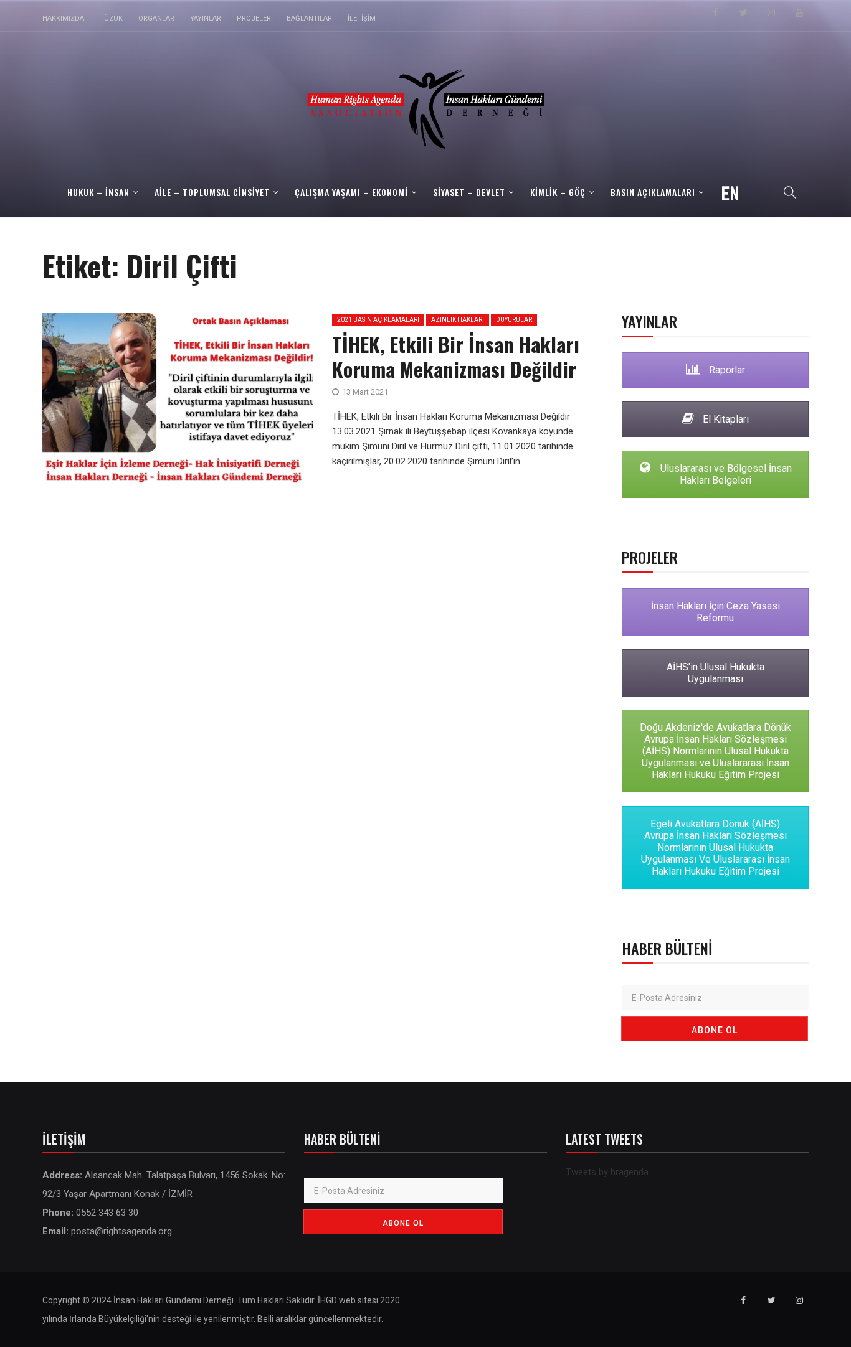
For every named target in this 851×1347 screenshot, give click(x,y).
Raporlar (725, 370)
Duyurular (514, 319)
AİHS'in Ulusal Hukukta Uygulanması (715, 673)
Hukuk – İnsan (98, 192)
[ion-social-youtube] (799, 12)
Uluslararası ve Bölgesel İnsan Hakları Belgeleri (725, 474)
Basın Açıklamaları (653, 192)
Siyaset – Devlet (469, 192)
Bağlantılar (309, 18)
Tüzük (111, 18)
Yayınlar (205, 18)
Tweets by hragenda (607, 1172)
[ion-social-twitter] (743, 12)
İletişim (362, 18)
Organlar (156, 18)
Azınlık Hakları (457, 319)
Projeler (254, 18)
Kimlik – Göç (558, 192)
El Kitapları (724, 419)
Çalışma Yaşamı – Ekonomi (351, 192)
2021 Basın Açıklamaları (378, 319)
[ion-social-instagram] (771, 12)
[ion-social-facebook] (715, 12)
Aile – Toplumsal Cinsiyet (212, 192)
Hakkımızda (63, 18)
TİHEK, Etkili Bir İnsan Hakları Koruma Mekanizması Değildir (455, 356)
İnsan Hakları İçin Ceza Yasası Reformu (715, 612)
